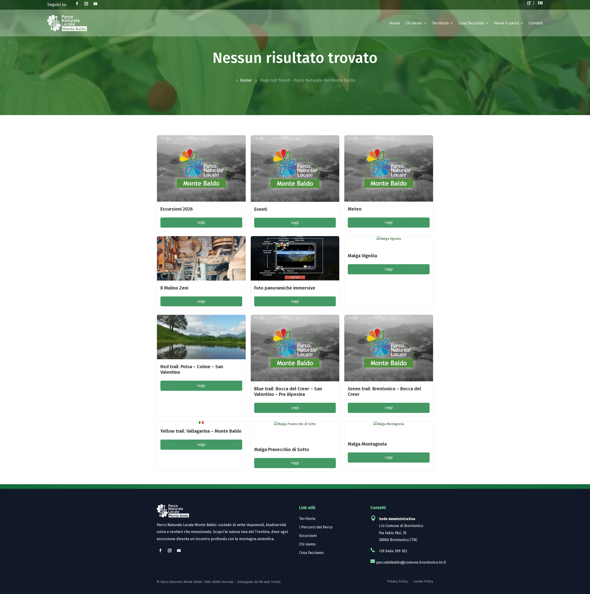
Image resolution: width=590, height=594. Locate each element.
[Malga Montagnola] (388, 429)
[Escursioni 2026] (201, 168)
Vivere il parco (506, 23)
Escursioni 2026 (176, 209)
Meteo (355, 209)
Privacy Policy (397, 581)
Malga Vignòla (362, 255)
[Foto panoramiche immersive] (295, 258)
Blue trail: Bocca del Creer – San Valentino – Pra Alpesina (288, 391)
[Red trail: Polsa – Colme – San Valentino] (201, 337)
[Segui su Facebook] (77, 3)
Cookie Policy (423, 581)
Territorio (440, 23)
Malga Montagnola (367, 444)
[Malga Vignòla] (389, 242)
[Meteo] (388, 168)
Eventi (260, 209)
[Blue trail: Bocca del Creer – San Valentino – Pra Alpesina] (295, 348)
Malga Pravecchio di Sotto (281, 449)
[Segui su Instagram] (86, 3)
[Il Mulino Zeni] (201, 258)
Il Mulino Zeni (174, 288)
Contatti (536, 23)
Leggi (201, 222)
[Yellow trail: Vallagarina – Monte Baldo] (201, 422)
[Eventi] (295, 168)
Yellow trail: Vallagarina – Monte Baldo (201, 431)
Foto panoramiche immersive (284, 288)
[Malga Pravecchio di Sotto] (295, 431)
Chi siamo (413, 23)
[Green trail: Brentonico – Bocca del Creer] (388, 348)
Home (394, 23)
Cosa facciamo (471, 23)
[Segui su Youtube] (95, 3)
